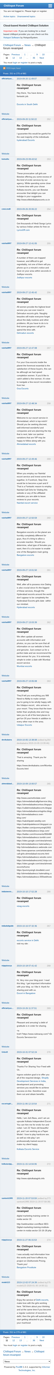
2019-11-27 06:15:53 (27, 1240)
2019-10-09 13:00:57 (27, 783)
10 (43, 54)
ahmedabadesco (8, 784)
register (24, 62)
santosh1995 (7, 1198)
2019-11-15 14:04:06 (27, 1164)
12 (13, 58)
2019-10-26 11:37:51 (27, 1008)
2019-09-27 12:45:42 (27, 292)
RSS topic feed (13, 68)
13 (20, 58)
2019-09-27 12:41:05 (27, 243)
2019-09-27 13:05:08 (27, 681)
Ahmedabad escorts (26, 444)
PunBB (19, 1367)
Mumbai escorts (24, 666)
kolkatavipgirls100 (8, 1164)
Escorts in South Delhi (27, 104)
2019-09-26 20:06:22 (27, 209)
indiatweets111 (8, 892)
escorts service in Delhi (28, 940)
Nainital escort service (27, 503)
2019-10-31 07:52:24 (27, 1052)
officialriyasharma (8, 79)
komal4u (5, 159)
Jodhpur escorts (24, 277)
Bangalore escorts (25, 555)
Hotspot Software (11, 37)
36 (34, 58)
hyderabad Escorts (26, 140)
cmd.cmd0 (6, 209)
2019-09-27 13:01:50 (27, 570)
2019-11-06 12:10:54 (27, 1103)
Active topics (9, 16)
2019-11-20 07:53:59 (27, 1198)
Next (42, 58)
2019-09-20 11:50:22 (27, 119)
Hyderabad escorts (26, 607)
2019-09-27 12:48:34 (27, 403)
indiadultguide (8, 926)
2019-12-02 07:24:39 (27, 1282)
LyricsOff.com (23, 230)
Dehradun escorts (25, 333)
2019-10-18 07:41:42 (27, 965)
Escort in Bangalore (26, 993)
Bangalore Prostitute (26, 1267)
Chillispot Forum (14, 5)
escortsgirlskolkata (8, 1104)
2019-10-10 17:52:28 (27, 891)
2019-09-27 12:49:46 (27, 459)
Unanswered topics (26, 16)
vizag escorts (23, 906)
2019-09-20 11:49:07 (27, 78)
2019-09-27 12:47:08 (27, 348)
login (15, 62)
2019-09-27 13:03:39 (27, 622)
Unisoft (5, 1052)
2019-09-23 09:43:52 (27, 159)
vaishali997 (6, 243)
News (27, 45)
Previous (16, 54)
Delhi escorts (42, 1300)
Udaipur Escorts (24, 725)
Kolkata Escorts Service (28, 1149)
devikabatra (7, 740)
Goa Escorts (22, 388)
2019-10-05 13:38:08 (27, 740)
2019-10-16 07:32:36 (27, 926)
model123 (6, 1282)
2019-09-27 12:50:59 (27, 518)
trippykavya (7, 966)
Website (5, 114)
